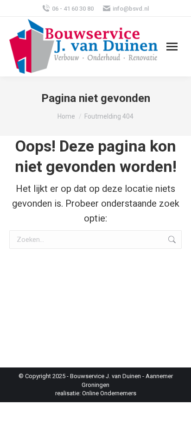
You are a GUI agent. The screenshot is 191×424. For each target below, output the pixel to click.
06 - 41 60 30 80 (73, 8)
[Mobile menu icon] (172, 46)
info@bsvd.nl (131, 8)
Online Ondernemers (109, 393)
